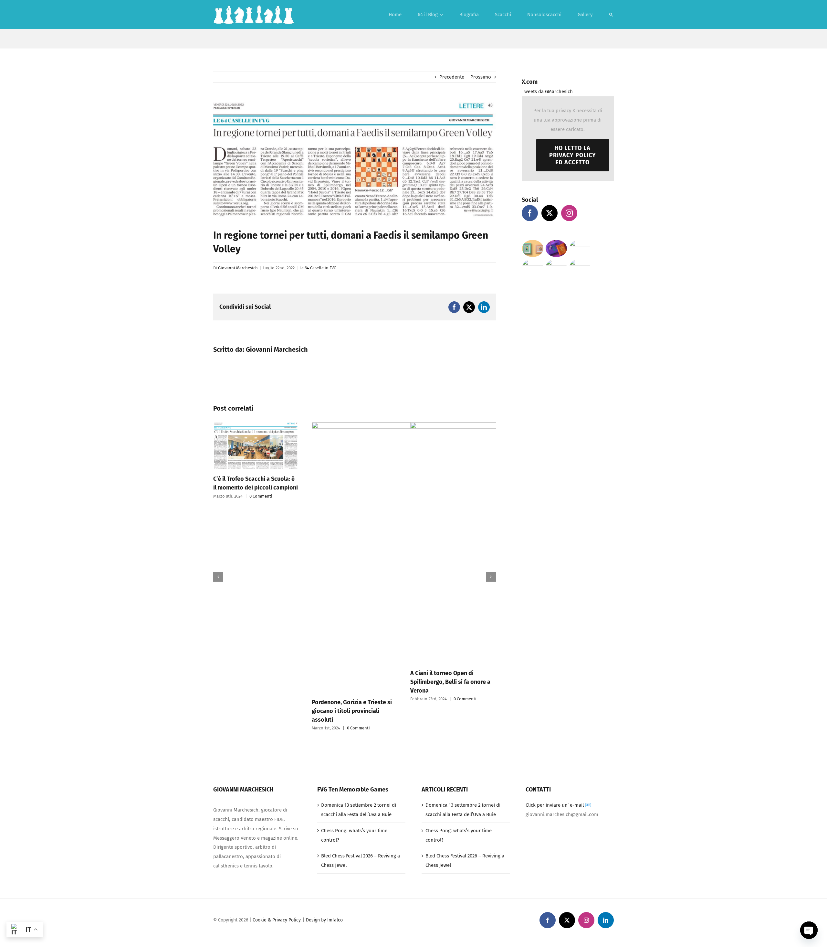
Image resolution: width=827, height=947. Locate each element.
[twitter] (567, 920)
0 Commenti (259, 728)
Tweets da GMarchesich (547, 91)
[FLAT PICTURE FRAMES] (533, 248)
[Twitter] (549, 213)
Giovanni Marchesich (238, 267)
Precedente (451, 77)
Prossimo (480, 77)
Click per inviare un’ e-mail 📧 (558, 805)
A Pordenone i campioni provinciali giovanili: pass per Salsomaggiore (448, 692)
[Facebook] (530, 213)
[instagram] (586, 920)
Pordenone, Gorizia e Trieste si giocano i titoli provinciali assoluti (253, 711)
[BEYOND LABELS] (580, 248)
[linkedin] (606, 920)
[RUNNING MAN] (556, 267)
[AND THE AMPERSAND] (533, 267)
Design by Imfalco (324, 920)
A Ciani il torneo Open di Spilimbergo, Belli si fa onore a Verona (352, 682)
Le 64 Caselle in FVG (317, 267)
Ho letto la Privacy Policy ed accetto (572, 155)
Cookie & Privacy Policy (276, 920)
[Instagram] (569, 213)
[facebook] (547, 920)
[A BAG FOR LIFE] (556, 248)
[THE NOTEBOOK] (580, 267)
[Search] (611, 14)
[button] (218, 577)
